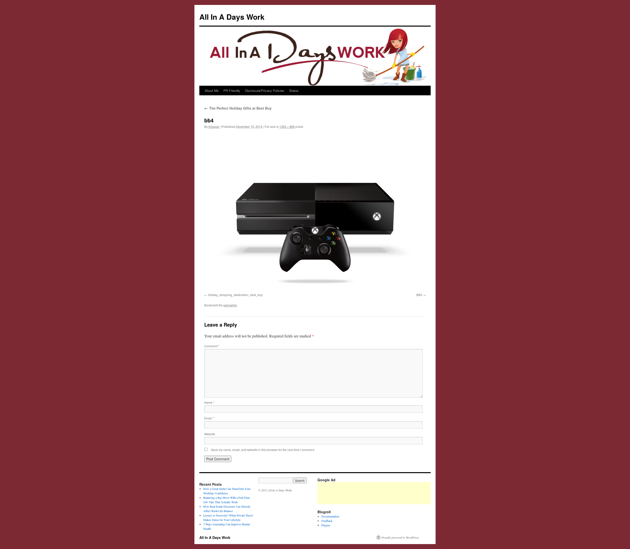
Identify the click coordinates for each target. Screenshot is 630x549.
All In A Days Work (232, 16)
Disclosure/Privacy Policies (264, 90)
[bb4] (315, 212)
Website (209, 434)
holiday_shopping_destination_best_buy (235, 295)
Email (209, 418)
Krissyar (213, 126)
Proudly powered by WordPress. (400, 537)
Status (294, 90)
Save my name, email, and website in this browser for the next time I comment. (263, 450)
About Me (212, 90)
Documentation (330, 516)
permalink (230, 305)
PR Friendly (231, 90)
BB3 (419, 295)
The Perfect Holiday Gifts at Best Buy (238, 108)
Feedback (326, 521)
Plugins (325, 525)
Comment (211, 346)
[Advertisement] (407, 493)
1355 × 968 (287, 126)
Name (209, 402)
